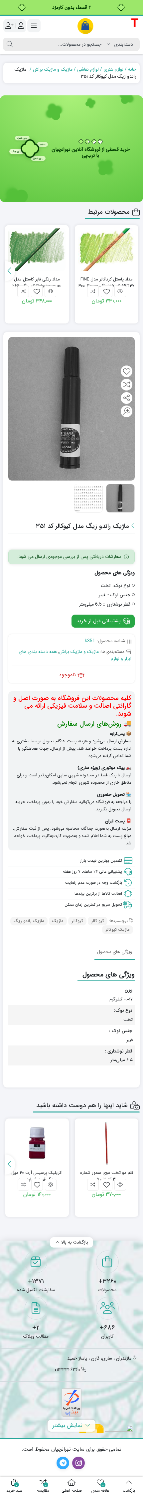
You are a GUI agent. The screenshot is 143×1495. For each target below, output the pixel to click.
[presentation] (10, 271)
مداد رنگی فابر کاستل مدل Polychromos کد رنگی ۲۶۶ (37, 282)
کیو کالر (97, 920)
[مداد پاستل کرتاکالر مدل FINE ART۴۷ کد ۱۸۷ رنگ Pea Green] (106, 249)
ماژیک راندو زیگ (29, 920)
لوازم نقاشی (88, 69)
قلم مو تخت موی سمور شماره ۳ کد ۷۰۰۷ (106, 1176)
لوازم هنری (113, 69)
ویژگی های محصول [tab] (114, 951)
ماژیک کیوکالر (117, 929)
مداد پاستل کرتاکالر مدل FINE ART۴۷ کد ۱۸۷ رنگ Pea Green (106, 282)
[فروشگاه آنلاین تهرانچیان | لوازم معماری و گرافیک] (108, 25)
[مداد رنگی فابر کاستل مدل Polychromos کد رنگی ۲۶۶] (37, 249)
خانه (132, 69)
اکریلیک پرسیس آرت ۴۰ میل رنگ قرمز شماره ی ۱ (37, 1176)
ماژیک (58, 920)
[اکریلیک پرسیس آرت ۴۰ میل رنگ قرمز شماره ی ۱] (37, 1143)
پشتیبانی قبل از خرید (99, 621)
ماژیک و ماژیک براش (52, 69)
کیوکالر (77, 920)
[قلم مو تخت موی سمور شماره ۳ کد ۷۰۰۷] (106, 1143)
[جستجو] (9, 44)
